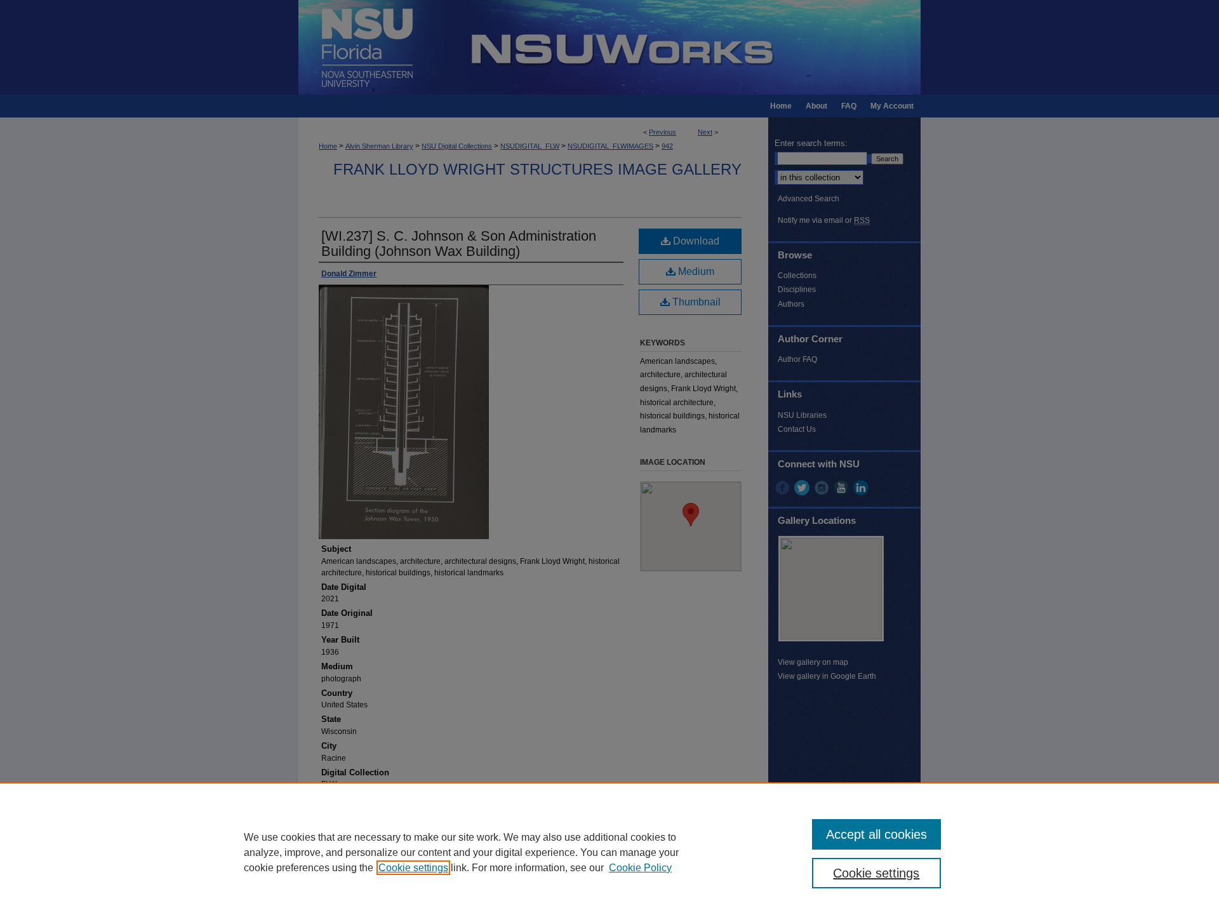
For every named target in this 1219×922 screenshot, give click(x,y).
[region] (609, 852)
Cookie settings (413, 867)
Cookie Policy (640, 867)
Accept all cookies (876, 834)
